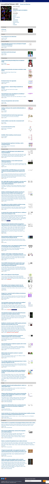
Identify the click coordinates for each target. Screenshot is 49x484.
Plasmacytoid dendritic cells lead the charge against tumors (12, 115)
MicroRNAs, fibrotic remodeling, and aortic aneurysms (11, 135)
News (14, 18)
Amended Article (9, 390)
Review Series (15, 19)
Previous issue (23, 4)
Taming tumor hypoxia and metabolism (20, 10)
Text (4, 39)
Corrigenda (15, 24)
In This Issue (3, 29)
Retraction (16, 332)
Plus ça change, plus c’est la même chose (8, 36)
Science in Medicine (16, 17)
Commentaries (15, 20)
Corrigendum (9, 279)
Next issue (28, 4)
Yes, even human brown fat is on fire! (8, 126)
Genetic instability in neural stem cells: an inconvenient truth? (12, 120)
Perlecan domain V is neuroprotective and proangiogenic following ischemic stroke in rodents (18, 422)
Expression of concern (10, 332)
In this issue (15, 14)
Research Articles (16, 22)
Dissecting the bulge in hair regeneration (8, 80)
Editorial (14, 16)
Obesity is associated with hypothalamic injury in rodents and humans (14, 441)
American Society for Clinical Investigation (14, 481)
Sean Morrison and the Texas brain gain (8, 52)
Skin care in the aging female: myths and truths (10, 100)
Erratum (8, 64)
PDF (5, 39)
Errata (14, 23)
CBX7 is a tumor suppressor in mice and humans (10, 274)
